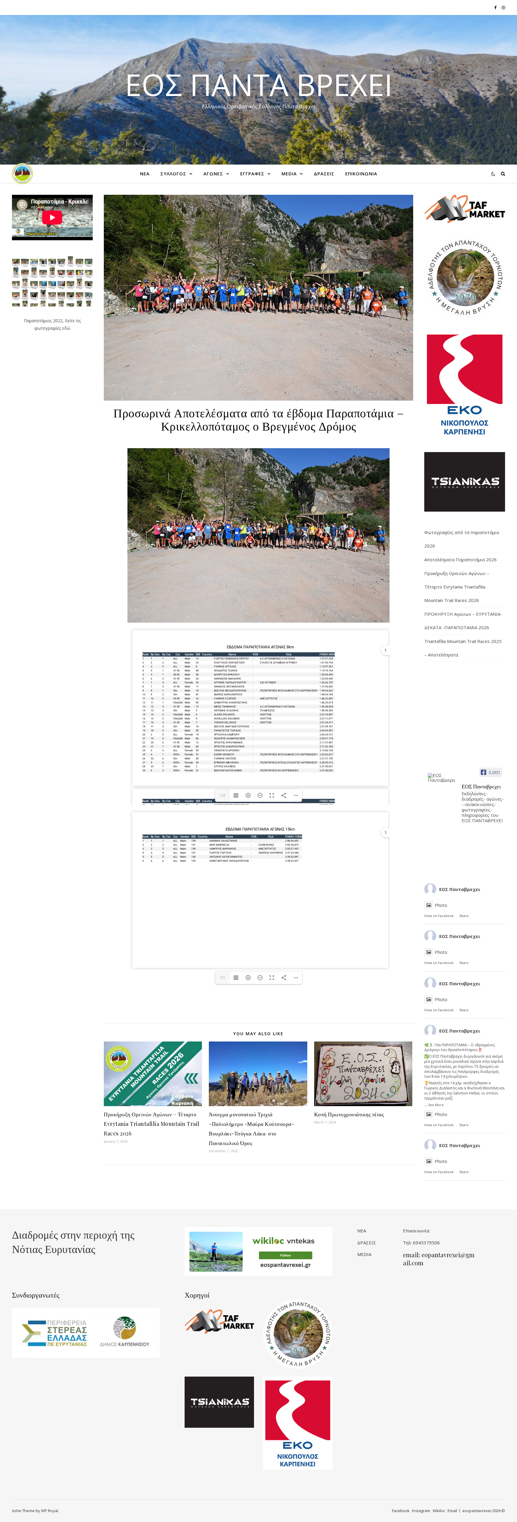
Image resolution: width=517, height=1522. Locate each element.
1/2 (222, 795)
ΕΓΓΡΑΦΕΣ (252, 174)
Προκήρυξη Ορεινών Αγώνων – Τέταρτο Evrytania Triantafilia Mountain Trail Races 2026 (152, 1124)
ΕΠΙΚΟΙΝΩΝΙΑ (361, 174)
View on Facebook (439, 915)
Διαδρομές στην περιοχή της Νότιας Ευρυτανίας (73, 1241)
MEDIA (289, 174)
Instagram (421, 1510)
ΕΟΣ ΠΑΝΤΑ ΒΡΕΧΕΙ (259, 84)
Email (452, 1510)
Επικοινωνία (416, 1231)
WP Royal (49, 1510)
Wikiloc (439, 1510)
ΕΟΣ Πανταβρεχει (459, 889)
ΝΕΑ (145, 174)
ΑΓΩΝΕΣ (213, 174)
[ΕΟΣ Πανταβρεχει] (442, 778)
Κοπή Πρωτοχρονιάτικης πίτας (349, 1114)
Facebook (401, 1510)
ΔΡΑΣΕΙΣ (324, 174)
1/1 (222, 977)
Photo (441, 905)
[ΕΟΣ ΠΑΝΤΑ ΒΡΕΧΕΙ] (22, 173)
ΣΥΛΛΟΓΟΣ (173, 174)
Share (464, 915)
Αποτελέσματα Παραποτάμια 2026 (460, 559)
